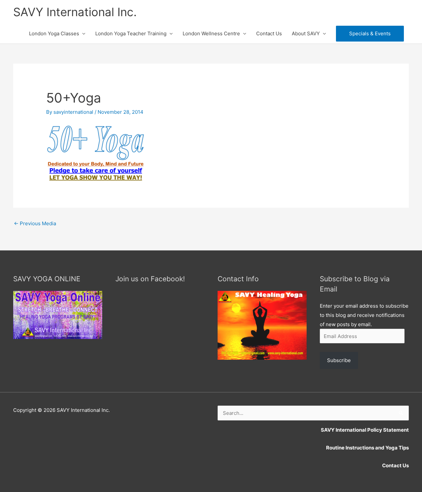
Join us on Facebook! (150, 279)
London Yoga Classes (54, 33)
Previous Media (35, 223)
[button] (370, 34)
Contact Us (269, 33)
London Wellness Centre (211, 33)
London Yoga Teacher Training (130, 33)
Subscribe (339, 360)
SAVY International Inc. (75, 12)
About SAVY (306, 33)
